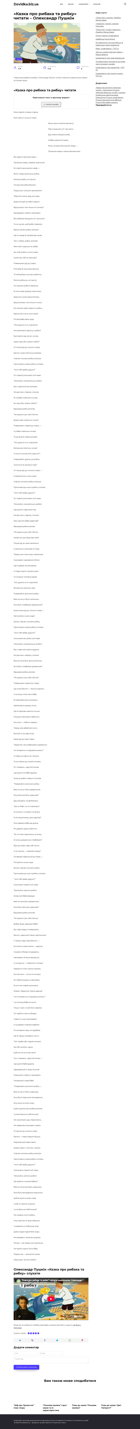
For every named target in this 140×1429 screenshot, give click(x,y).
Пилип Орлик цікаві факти (107, 36)
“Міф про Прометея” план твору (24, 1406)
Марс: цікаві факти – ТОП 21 (107, 49)
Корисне (96, 4)
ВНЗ (61, 4)
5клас (19, 59)
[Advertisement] (31, 136)
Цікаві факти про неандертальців (110, 58)
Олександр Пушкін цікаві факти (109, 98)
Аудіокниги (83, 4)
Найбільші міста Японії (105, 39)
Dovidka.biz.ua (26, 4)
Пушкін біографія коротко (107, 102)
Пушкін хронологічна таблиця (108, 100)
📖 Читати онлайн (51, 104)
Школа (71, 4)
